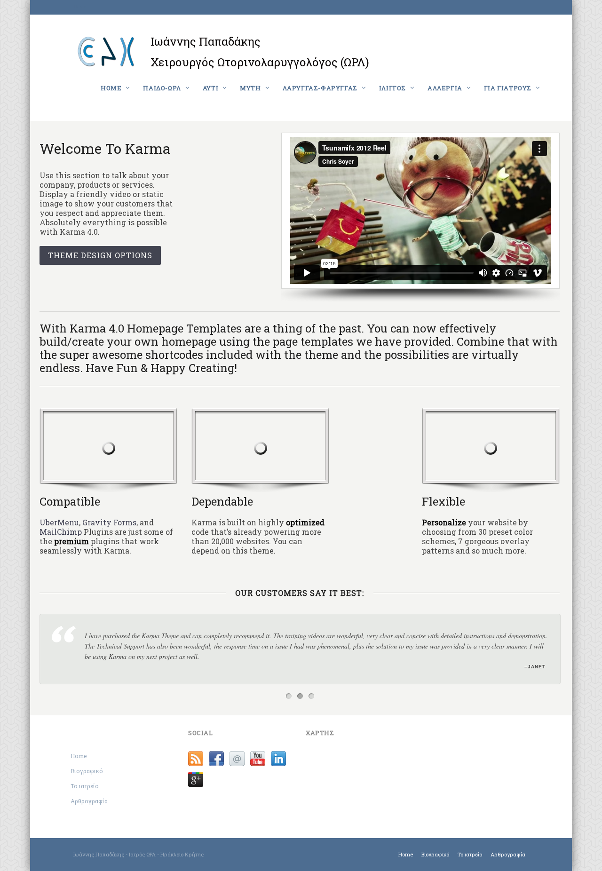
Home (80, 7)
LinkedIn (278, 758)
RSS (195, 758)
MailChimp (61, 532)
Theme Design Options (100, 255)
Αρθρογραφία (89, 801)
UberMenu (59, 522)
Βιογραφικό (87, 771)
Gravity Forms (109, 522)
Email (237, 758)
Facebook (216, 758)
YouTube (257, 758)
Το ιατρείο (85, 786)
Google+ (195, 779)
